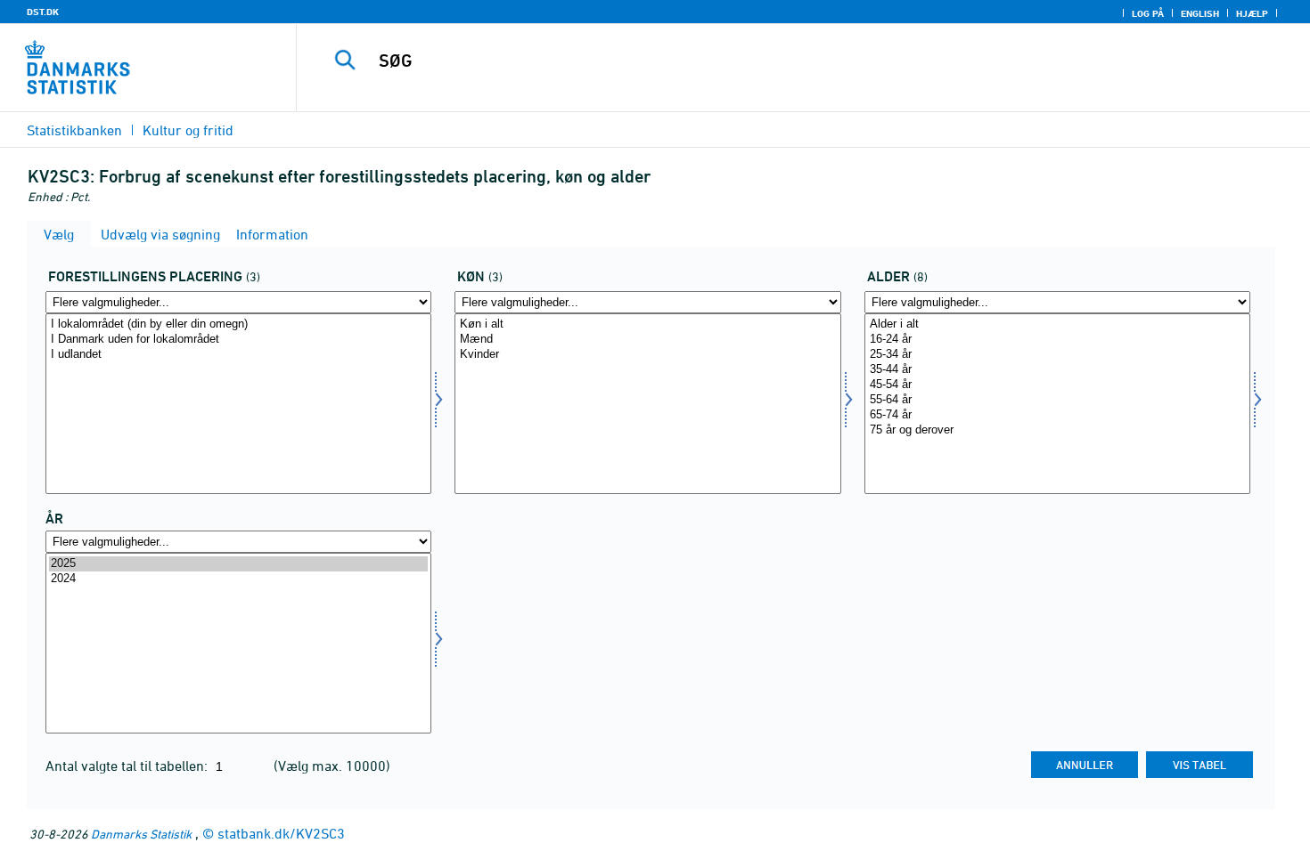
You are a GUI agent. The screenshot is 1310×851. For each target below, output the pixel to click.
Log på (1148, 13)
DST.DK (43, 11)
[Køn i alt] (647, 324)
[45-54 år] (1057, 385)
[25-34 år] (1057, 354)
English (1200, 13)
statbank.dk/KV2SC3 (281, 833)
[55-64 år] (1057, 400)
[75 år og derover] (1057, 430)
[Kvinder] (647, 354)
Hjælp (1252, 13)
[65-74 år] (1057, 415)
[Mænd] (647, 339)
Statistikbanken (74, 130)
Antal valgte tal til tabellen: (128, 766)
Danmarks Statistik (141, 833)
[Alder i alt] (1057, 324)
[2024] (238, 579)
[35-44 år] (1057, 369)
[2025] (238, 563)
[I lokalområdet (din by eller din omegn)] (238, 324)
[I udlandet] (238, 354)
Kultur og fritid (188, 130)
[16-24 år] (1057, 339)
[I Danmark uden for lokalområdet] (238, 339)
